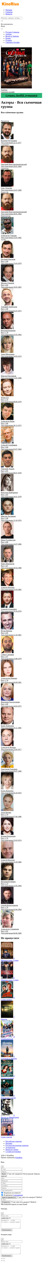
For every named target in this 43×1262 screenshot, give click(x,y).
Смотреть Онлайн (13, 42)
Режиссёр (30, 117)
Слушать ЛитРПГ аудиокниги (21, 95)
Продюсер (5, 117)
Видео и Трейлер (12, 36)
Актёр (13, 119)
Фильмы (9, 10)
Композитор (5, 119)
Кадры (8, 38)
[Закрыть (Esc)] (2, 1258)
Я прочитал (13, 1195)
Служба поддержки (13, 1152)
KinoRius (18, 1158)
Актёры (9, 34)
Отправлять (6, 1202)
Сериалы (9, 12)
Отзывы (9, 40)
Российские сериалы (14, 1141)
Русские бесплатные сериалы (17, 1145)
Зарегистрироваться (9, 1197)
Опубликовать (7, 1230)
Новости (9, 14)
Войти (4, 1174)
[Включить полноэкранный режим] (4, 1258)
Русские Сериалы (12, 32)
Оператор (22, 117)
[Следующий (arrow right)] (4, 1260)
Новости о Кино (12, 1150)
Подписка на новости (12, 1193)
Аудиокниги (10, 1147)
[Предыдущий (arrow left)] (2, 1260)
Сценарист (13, 117)
